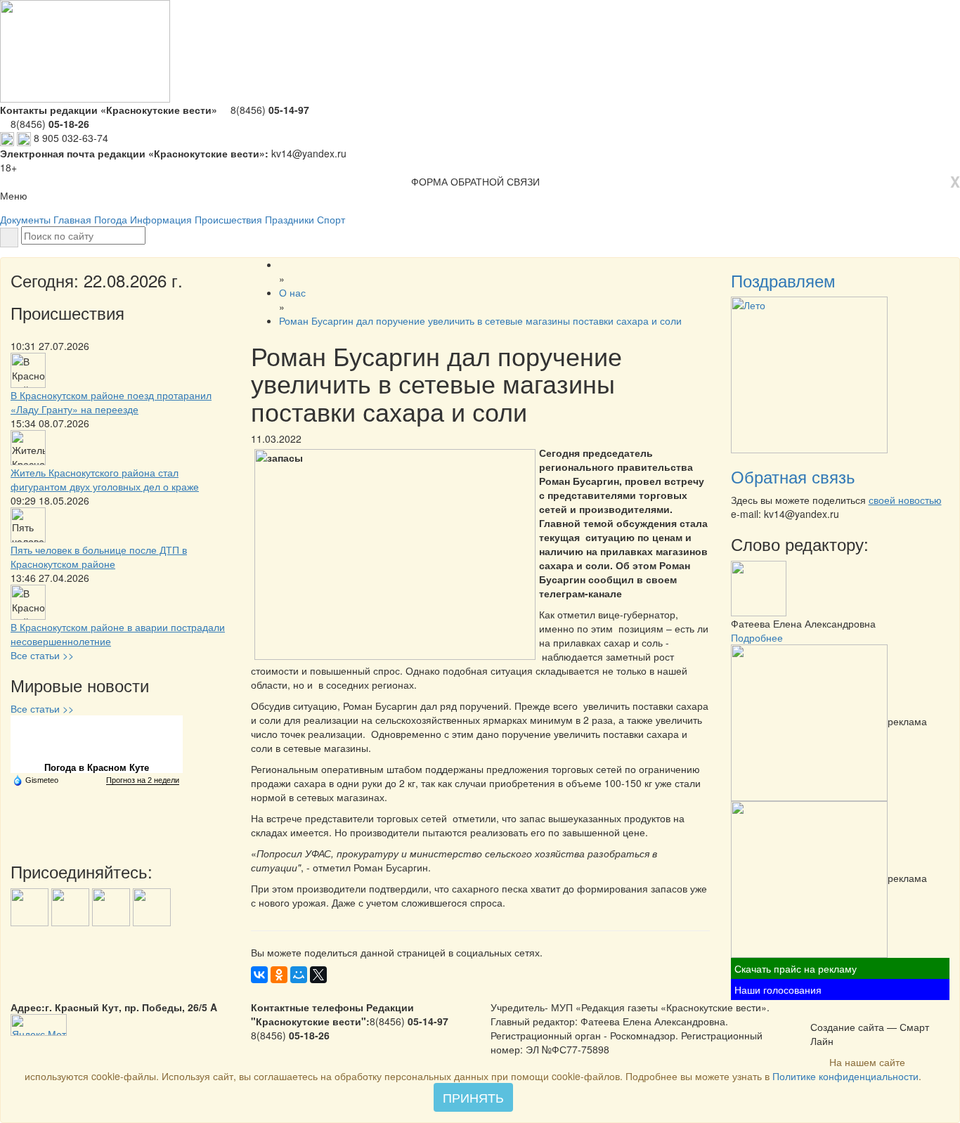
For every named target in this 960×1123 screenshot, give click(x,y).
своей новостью (905, 500)
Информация (161, 219)
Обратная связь (793, 476)
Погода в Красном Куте (96, 767)
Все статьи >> (42, 655)
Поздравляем (783, 280)
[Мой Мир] (298, 974)
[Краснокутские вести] (818, 1012)
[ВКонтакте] (259, 974)
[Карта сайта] (836, 1012)
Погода (110, 219)
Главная (72, 219)
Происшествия (228, 219)
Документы (25, 219)
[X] (318, 974)
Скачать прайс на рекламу (795, 968)
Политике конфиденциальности (845, 1076)
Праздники (289, 219)
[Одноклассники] (279, 974)
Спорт (331, 219)
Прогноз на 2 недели (142, 780)
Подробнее (757, 637)
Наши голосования (778, 989)
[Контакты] (854, 1012)
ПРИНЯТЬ (473, 1097)
